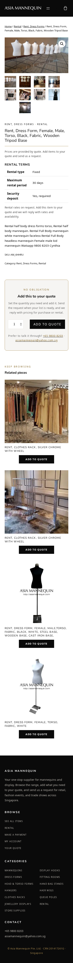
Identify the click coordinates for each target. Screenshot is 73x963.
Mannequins (13, 870)
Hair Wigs (47, 890)
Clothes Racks (15, 897)
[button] (61, 43)
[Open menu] (48, 8)
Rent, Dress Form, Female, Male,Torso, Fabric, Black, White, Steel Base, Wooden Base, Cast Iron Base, (36, 631)
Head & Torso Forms (19, 883)
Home (8, 26)
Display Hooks (50, 870)
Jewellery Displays (18, 903)
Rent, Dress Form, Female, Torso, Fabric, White (31, 724)
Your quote (13, 848)
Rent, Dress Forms (33, 26)
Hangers (11, 890)
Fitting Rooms (50, 877)
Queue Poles (48, 897)
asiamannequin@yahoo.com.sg (36, 340)
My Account (13, 841)
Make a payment (15, 834)
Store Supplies (15, 910)
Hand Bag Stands (52, 883)
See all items (14, 821)
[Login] (56, 8)
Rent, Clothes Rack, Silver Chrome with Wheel (33, 449)
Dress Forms (13, 877)
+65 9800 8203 (53, 336)
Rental (17, 26)
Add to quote (47, 324)
